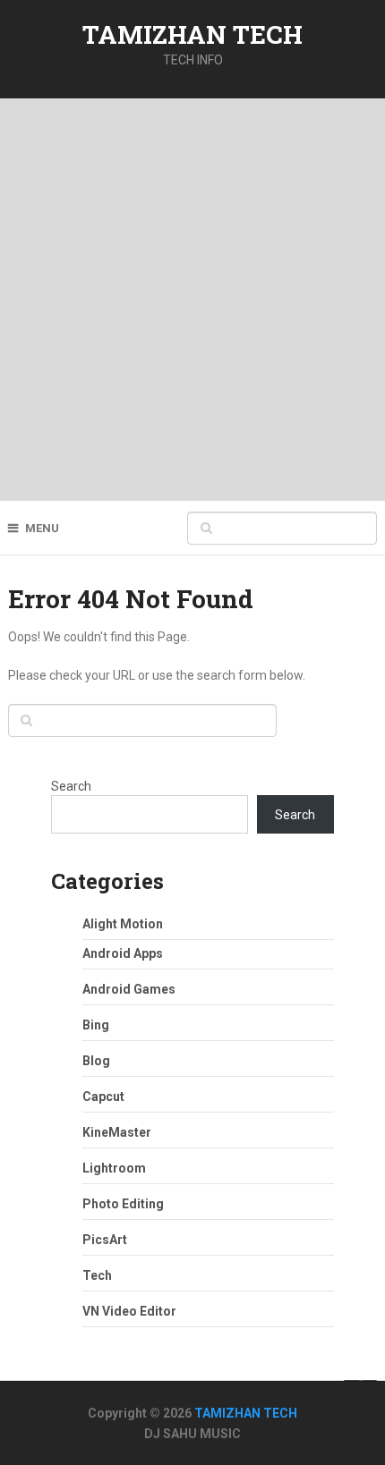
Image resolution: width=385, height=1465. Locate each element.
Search (71, 786)
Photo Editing (123, 1204)
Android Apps (122, 953)
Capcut (103, 1096)
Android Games (128, 989)
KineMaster (116, 1132)
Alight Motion (122, 924)
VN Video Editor (129, 1311)
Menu (42, 528)
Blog (96, 1061)
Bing (95, 1025)
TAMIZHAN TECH (192, 34)
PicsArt (104, 1239)
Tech (97, 1275)
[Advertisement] (192, 299)
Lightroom (114, 1168)
